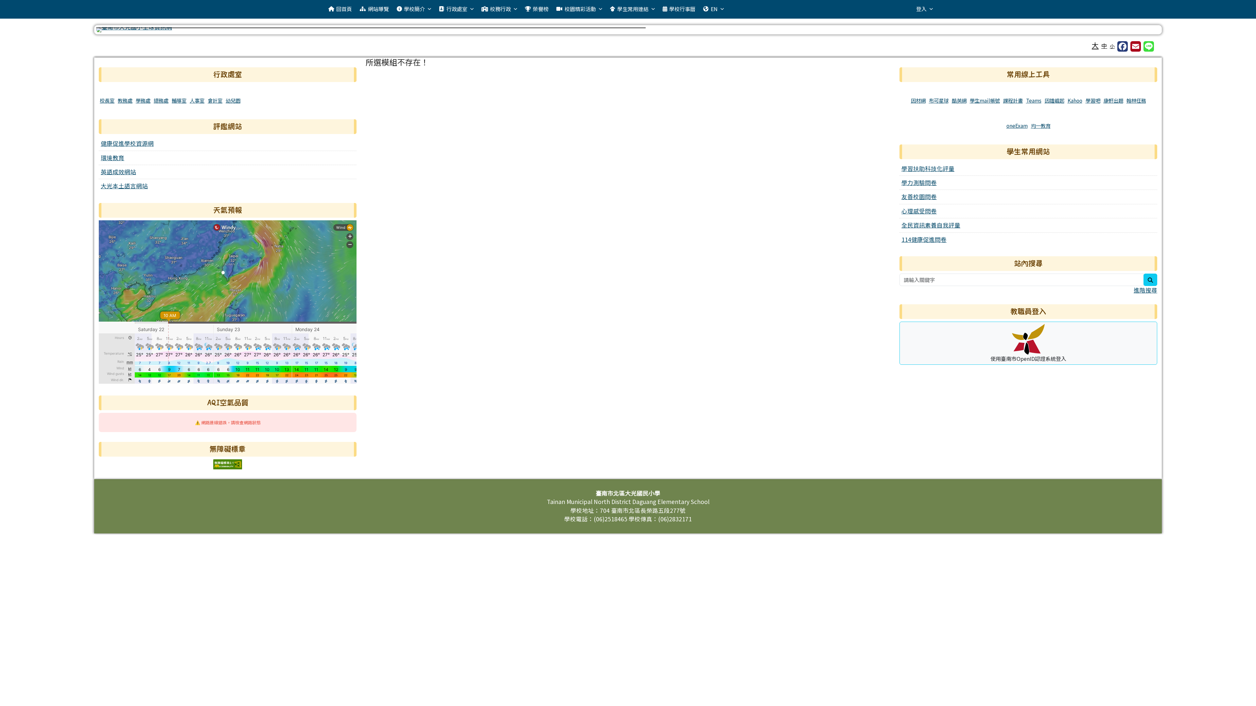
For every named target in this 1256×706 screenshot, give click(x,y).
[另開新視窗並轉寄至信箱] (1135, 46)
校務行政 (500, 9)
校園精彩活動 (580, 9)
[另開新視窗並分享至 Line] (1148, 46)
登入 (921, 9)
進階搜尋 (1145, 290)
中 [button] (1104, 46)
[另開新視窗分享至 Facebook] (1122, 46)
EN (714, 9)
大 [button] (1095, 45)
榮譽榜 (541, 9)
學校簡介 (414, 9)
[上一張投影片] (112, 31)
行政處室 (456, 9)
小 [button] (1112, 45)
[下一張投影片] (1144, 31)
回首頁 (344, 9)
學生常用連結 (633, 9)
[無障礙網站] (227, 463)
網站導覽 (378, 9)
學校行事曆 (682, 9)
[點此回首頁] (628, 29)
